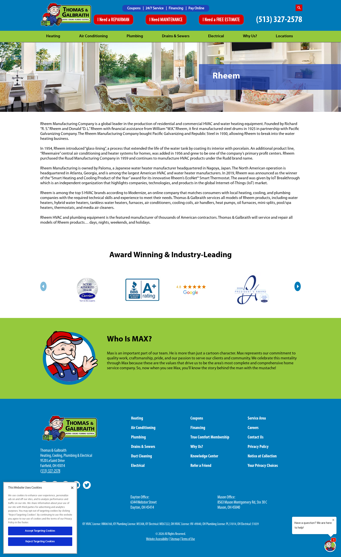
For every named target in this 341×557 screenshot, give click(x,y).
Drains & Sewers (175, 36)
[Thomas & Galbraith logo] (66, 15)
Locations (284, 36)
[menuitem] (135, 8)
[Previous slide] (43, 286)
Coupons (134, 8)
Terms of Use (188, 539)
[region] (40, 518)
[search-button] (299, 8)
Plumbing (135, 36)
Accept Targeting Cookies (40, 531)
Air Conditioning (93, 36)
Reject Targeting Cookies (40, 541)
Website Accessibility (157, 539)
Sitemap (175, 539)
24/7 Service (155, 8)
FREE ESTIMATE (228, 20)
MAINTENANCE (171, 20)
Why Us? (250, 36)
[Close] (72, 487)
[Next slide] (297, 286)
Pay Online (196, 8)
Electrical (216, 36)
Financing (176, 8)
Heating (53, 36)
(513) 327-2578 (279, 19)
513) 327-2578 (50, 471)
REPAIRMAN (120, 20)
